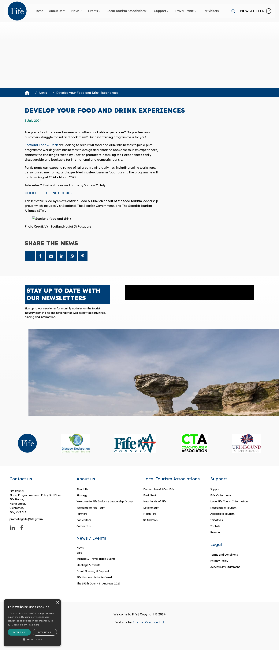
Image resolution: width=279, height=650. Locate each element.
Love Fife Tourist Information (229, 501)
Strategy (81, 495)
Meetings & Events (88, 565)
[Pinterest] (82, 256)
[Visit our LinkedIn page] (12, 528)
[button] (57, 11)
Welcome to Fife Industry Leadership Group (104, 501)
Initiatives (216, 520)
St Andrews (150, 520)
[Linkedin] (61, 256)
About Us (82, 489)
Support (215, 489)
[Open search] (233, 11)
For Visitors (83, 520)
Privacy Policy (219, 560)
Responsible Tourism (223, 507)
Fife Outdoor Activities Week (94, 577)
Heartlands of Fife (154, 501)
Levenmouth (151, 507)
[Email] (51, 256)
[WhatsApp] (72, 256)
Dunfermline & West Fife (158, 489)
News (43, 93)
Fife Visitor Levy (220, 495)
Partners (81, 514)
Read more (33, 624)
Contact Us (83, 526)
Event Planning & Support (92, 571)
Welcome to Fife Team (90, 507)
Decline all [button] (44, 632)
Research (216, 532)
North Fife (149, 514)
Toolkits (215, 526)
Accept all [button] (19, 632)
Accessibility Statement (225, 567)
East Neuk (150, 495)
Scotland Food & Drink (41, 145)
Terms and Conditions (224, 554)
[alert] (32, 622)
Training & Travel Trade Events (95, 559)
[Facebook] (40, 256)
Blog (79, 552)
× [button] (57, 602)
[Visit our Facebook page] (22, 528)
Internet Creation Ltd (148, 622)
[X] (30, 256)
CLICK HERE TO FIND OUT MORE (49, 193)
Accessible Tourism (222, 514)
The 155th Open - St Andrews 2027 (98, 583)
